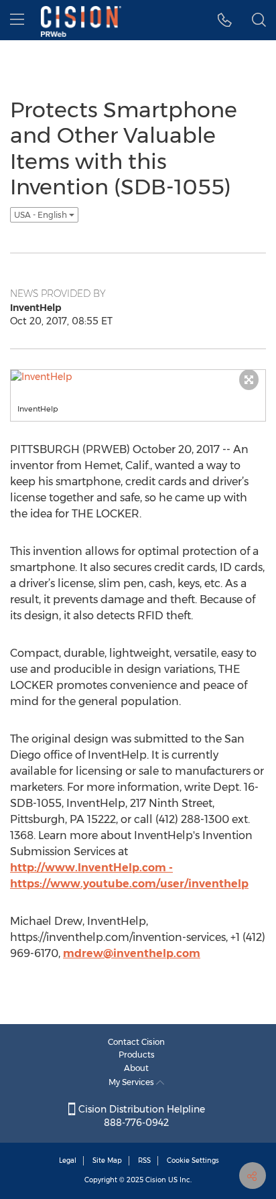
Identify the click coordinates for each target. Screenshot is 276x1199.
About (136, 1068)
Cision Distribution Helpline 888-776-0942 (140, 1116)
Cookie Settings (193, 1160)
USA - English (41, 215)
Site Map (107, 1160)
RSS (144, 1160)
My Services (132, 1082)
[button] (225, 20)
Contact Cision (136, 1042)
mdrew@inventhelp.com (131, 953)
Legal (67, 1160)
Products (137, 1055)
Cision (155, 1180)
